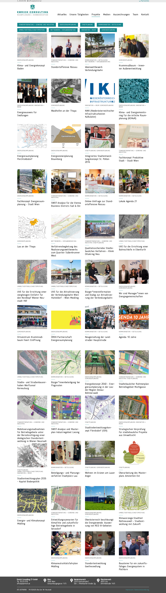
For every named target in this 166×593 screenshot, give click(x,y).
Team (135, 14)
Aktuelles (62, 14)
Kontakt (145, 14)
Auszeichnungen (121, 14)
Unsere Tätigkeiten (79, 14)
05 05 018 (22, 1)
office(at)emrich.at (35, 1)
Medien (106, 14)
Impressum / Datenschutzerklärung (137, 590)
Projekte (96, 14)
